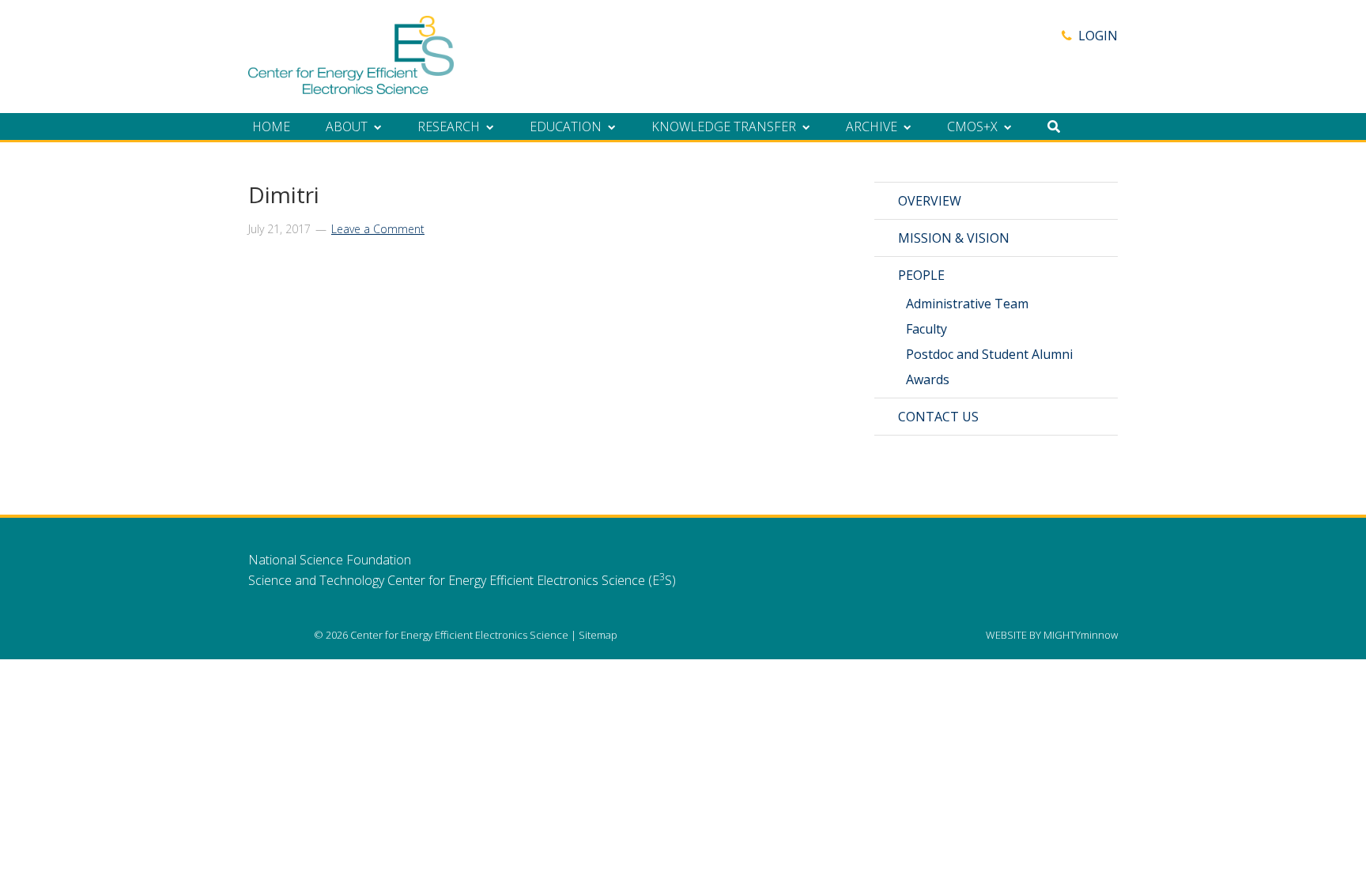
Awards (927, 379)
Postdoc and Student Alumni (989, 354)
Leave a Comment (378, 228)
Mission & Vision (953, 238)
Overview (929, 200)
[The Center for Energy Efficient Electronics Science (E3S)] (351, 85)
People (921, 275)
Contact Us (938, 416)
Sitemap (598, 635)
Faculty (926, 329)
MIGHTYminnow (1080, 635)
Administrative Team (967, 303)
